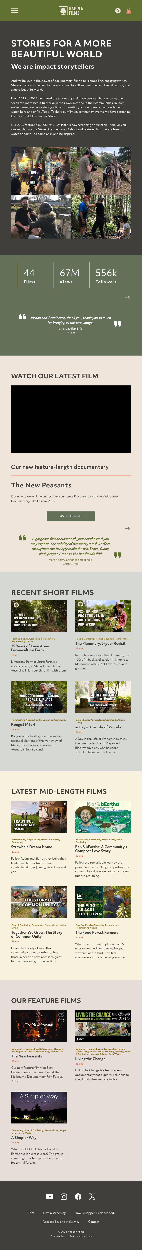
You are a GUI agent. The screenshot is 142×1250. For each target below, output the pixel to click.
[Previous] (118, 528)
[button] (118, 10)
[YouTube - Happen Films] (49, 1196)
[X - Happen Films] (92, 1196)
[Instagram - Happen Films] (64, 1196)
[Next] (127, 528)
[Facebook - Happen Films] (78, 1196)
